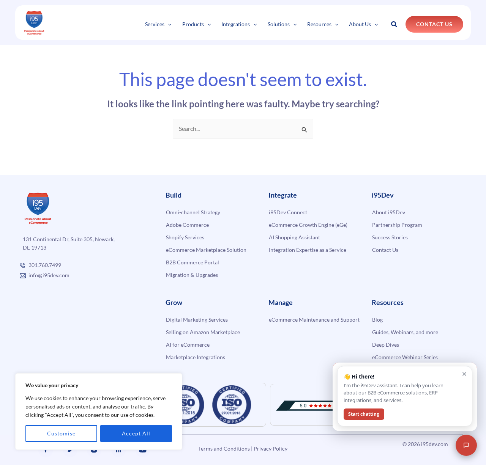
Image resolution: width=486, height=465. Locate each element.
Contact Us (385, 250)
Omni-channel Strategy (193, 212)
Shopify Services (185, 237)
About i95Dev (388, 212)
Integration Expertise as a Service (307, 250)
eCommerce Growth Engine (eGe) (308, 225)
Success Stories (390, 237)
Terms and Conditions (224, 448)
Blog (377, 319)
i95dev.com (434, 444)
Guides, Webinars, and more (405, 332)
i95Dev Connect (288, 212)
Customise (61, 433)
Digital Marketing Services (197, 319)
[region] (98, 411)
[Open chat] (466, 445)
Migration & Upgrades (192, 275)
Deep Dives (385, 344)
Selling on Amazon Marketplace (203, 332)
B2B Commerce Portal (192, 262)
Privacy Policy (270, 448)
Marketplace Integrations (195, 357)
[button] (167, 24)
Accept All (136, 433)
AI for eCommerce (188, 344)
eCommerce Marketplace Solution (206, 250)
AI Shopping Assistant (294, 237)
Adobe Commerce (187, 225)
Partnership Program (397, 225)
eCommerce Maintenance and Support (314, 319)
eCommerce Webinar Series (405, 357)
